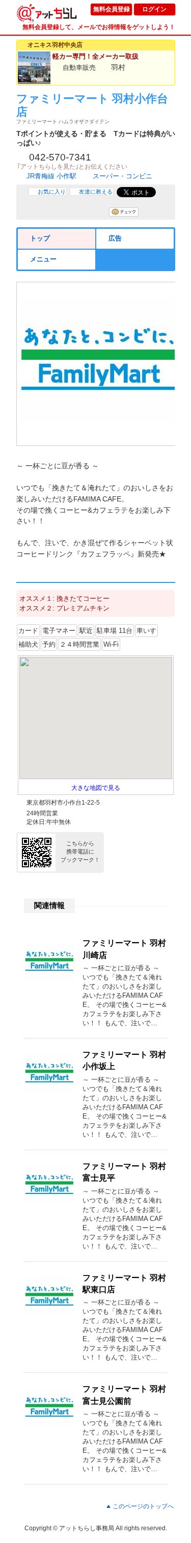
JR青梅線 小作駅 (51, 176)
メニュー (43, 259)
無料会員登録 (111, 9)
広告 (115, 238)
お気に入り (52, 192)
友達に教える (96, 192)
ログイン (154, 9)
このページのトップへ (143, 1506)
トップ (40, 238)
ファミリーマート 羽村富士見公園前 (124, 1395)
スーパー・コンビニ (122, 176)
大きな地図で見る (95, 787)
